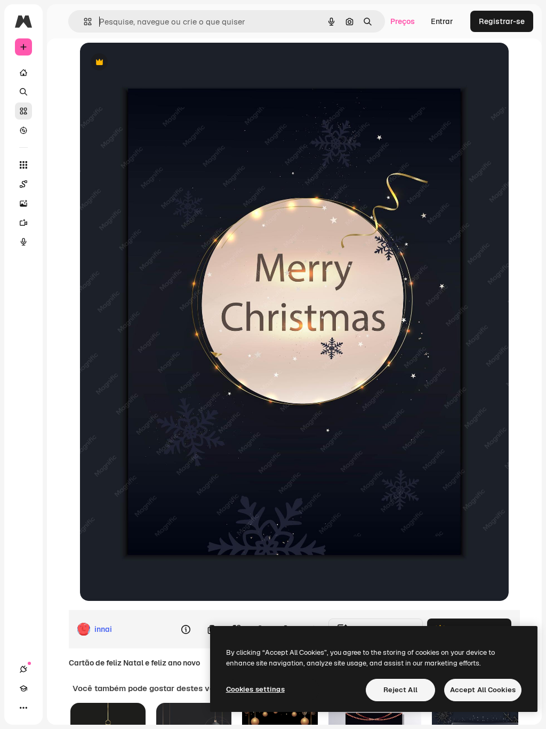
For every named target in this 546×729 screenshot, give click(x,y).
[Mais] (23, 707)
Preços (402, 21)
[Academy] (23, 688)
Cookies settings (255, 689)
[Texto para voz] (23, 241)
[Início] (23, 72)
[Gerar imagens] (23, 203)
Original (148, 63)
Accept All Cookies (483, 689)
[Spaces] (23, 184)
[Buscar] (23, 91)
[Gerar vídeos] (23, 222)
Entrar (442, 21)
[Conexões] (23, 669)
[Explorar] (23, 130)
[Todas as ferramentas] (23, 164)
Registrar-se (502, 21)
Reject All (400, 689)
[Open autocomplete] (83, 22)
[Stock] (23, 111)
